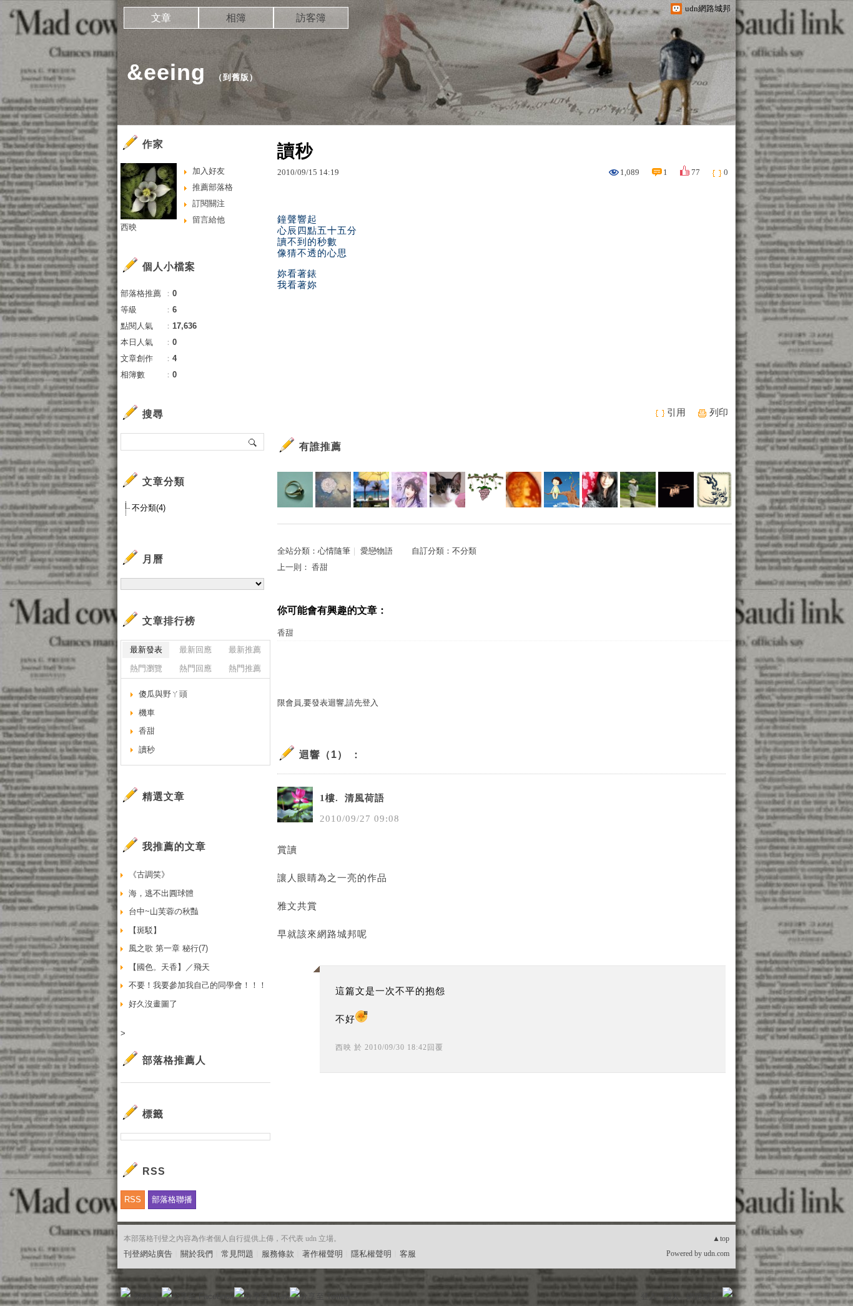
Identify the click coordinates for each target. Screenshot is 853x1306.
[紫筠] (409, 489)
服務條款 (278, 1254)
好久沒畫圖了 (153, 1004)
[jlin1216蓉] (714, 489)
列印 (718, 412)
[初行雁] (676, 489)
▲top (720, 1238)
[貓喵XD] (447, 489)
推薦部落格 (212, 187)
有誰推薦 (320, 446)
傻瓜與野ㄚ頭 (163, 694)
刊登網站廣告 (148, 1254)
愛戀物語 (376, 551)
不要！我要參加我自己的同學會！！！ (198, 985)
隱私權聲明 (371, 1254)
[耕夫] (638, 489)
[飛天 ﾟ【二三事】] (600, 489)
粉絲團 (146, 1296)
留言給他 (208, 219)
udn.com (716, 1253)
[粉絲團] (126, 1292)
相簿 (236, 17)
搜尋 (253, 442)
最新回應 (195, 649)
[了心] (295, 489)
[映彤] (333, 489)
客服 (408, 1254)
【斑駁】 (145, 930)
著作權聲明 (322, 1254)
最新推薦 (245, 649)
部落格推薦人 (174, 1060)
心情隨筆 (334, 551)
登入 (649, 1296)
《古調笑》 (149, 874)
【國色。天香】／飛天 (169, 967)
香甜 (320, 567)
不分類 (464, 551)
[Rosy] (523, 489)
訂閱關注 (208, 203)
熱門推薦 (245, 668)
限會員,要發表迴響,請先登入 (327, 702)
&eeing (166, 72)
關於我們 (196, 1254)
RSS (132, 1199)
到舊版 (236, 77)
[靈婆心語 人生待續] (561, 489)
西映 (343, 1047)
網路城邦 (702, 1296)
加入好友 (208, 171)
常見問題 (237, 1254)
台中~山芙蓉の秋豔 (164, 911)
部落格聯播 (172, 1199)
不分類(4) (148, 507)
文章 (161, 17)
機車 (147, 712)
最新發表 (146, 649)
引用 (676, 412)
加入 (671, 1296)
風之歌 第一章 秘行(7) (168, 948)
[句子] (485, 489)
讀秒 (147, 749)
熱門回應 (195, 668)
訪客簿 (311, 17)
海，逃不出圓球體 (161, 893)
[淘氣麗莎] (371, 489)
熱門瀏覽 (146, 668)
